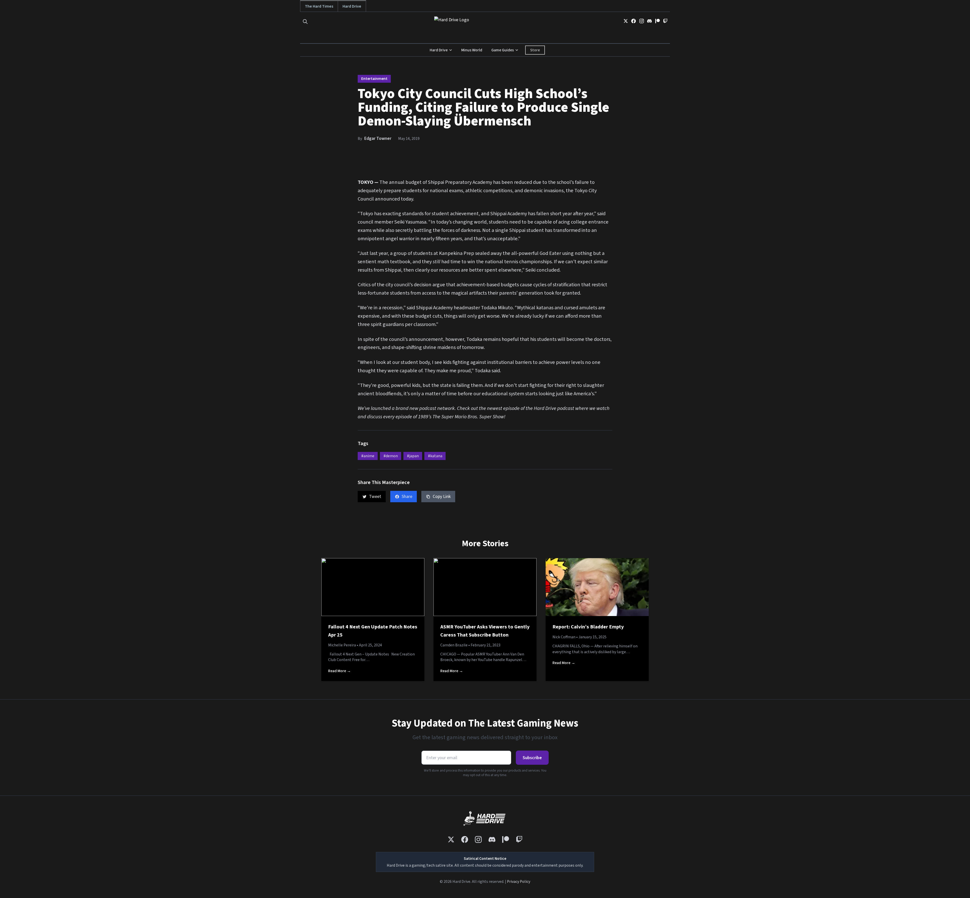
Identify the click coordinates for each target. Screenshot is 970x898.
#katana (435, 456)
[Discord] (649, 21)
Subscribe (532, 758)
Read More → (339, 671)
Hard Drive (352, 6)
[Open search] (305, 21)
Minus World (471, 50)
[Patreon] (657, 21)
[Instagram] (641, 21)
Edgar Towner (377, 138)
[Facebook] (633, 21)
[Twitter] (625, 21)
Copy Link (442, 496)
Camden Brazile (454, 645)
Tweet (375, 496)
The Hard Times (319, 6)
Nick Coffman (563, 637)
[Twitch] (665, 21)
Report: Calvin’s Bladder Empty (588, 626)
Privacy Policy (518, 881)
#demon (390, 456)
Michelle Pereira (342, 645)
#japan (413, 456)
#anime (367, 456)
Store (535, 50)
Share (407, 496)
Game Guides (502, 50)
